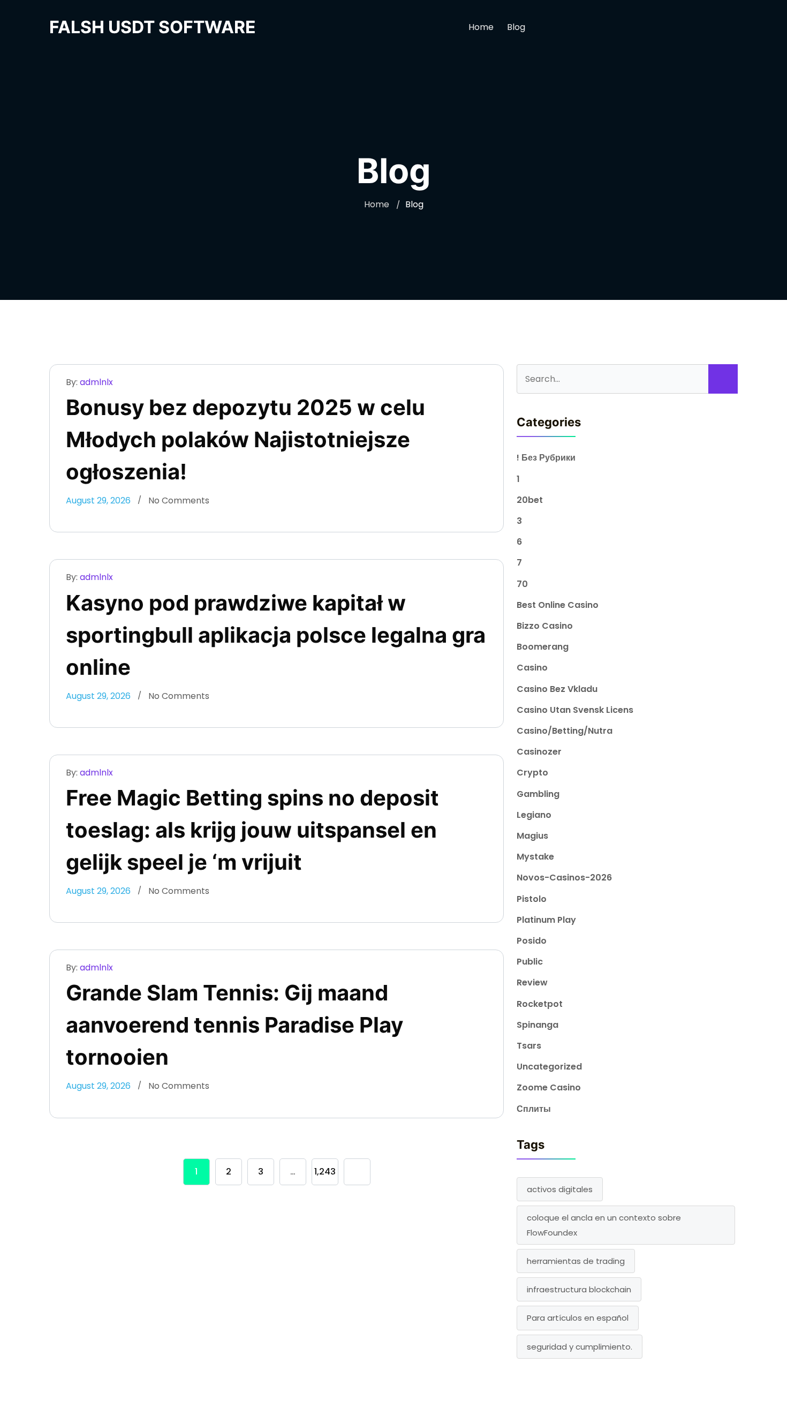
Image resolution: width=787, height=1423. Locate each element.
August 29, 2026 (98, 500)
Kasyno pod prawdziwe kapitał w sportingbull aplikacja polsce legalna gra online (276, 635)
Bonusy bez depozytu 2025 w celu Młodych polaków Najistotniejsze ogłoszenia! (245, 439)
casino (532, 667)
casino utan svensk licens (575, 710)
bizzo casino (545, 626)
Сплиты (534, 1109)
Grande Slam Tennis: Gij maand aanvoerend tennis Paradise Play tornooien (234, 1025)
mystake (535, 856)
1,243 (325, 1171)
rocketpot (540, 1004)
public (530, 961)
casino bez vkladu (557, 689)
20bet (530, 500)
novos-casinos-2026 (564, 877)
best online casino (558, 605)
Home (481, 27)
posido (532, 941)
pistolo (532, 899)
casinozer (539, 752)
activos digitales (560, 1189)
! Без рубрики (546, 457)
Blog (516, 27)
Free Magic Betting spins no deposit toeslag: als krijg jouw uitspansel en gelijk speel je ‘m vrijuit (252, 830)
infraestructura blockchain (579, 1289)
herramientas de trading (576, 1261)
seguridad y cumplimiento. (579, 1346)
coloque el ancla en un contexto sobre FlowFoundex (604, 1225)
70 (522, 584)
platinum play (546, 920)
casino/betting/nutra (564, 731)
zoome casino (549, 1087)
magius (532, 836)
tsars (529, 1046)
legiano (534, 815)
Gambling (538, 794)
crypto (532, 772)
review (532, 982)
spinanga (537, 1025)
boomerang (543, 647)
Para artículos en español (578, 1317)
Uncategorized (549, 1066)
